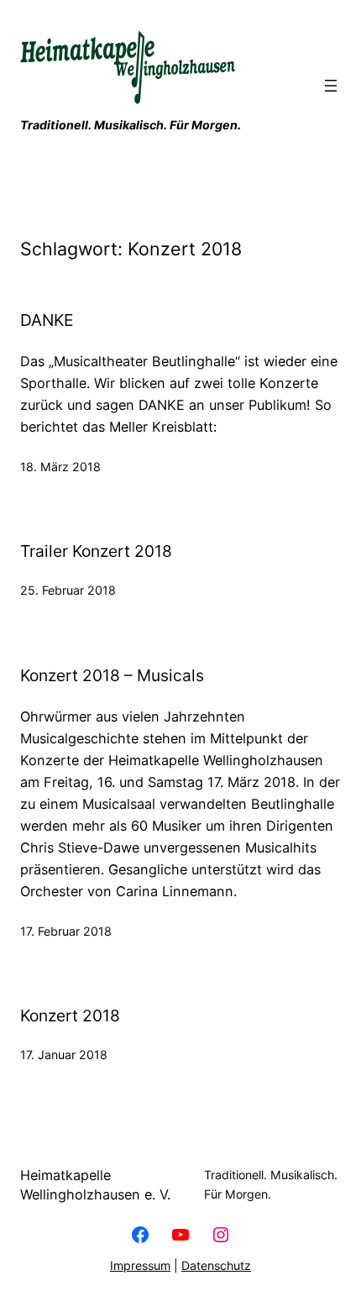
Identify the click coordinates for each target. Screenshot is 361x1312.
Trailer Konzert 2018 (96, 551)
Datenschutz (216, 1265)
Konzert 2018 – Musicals (112, 675)
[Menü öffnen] (331, 86)
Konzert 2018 (70, 1016)
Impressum (140, 1265)
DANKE (46, 320)
